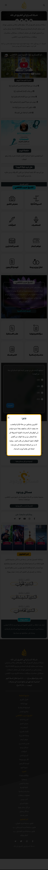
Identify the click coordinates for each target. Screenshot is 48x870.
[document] (24, 435)
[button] (8, 417)
